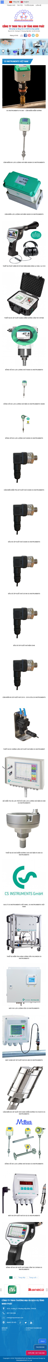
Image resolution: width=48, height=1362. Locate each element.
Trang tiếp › (22, 1277)
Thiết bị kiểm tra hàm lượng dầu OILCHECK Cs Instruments (24, 957)
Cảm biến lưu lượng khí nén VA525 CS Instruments (24, 214)
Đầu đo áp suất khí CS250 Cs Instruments (24, 542)
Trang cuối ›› (33, 1277)
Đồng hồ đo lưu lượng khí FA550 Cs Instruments (24, 370)
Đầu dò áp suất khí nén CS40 (24, 645)
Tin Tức (20, 5)
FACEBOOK (40, 1347)
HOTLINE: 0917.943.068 (36, 1353)
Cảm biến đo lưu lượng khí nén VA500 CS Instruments (24, 162)
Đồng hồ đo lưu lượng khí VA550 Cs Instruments (24, 438)
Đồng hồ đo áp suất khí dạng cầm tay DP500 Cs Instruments (24, 1268)
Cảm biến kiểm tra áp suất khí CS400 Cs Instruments (24, 490)
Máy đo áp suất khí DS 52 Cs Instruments (24, 1216)
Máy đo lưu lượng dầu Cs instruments (24, 1008)
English (26, 2)
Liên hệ (38, 5)
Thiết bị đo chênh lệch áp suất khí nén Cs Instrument (24, 749)
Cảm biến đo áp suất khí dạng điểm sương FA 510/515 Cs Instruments (24, 1113)
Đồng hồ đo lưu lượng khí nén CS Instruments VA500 (24, 404)
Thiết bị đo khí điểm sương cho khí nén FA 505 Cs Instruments (24, 854)
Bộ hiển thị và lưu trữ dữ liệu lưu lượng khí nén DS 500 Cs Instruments (24, 802)
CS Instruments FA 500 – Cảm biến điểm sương (24, 110)
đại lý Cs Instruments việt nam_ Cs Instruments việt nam (24, 905)
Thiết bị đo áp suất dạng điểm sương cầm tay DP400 (24, 318)
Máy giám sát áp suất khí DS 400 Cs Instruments (24, 1060)
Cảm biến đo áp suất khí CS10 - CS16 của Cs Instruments (24, 697)
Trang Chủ (11, 5)
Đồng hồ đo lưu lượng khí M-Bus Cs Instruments (24, 1164)
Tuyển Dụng (29, 5)
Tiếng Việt (15, 2)
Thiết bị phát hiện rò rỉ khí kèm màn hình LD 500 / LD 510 (24, 266)
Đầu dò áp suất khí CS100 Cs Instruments (24, 594)
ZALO (43, 1341)
